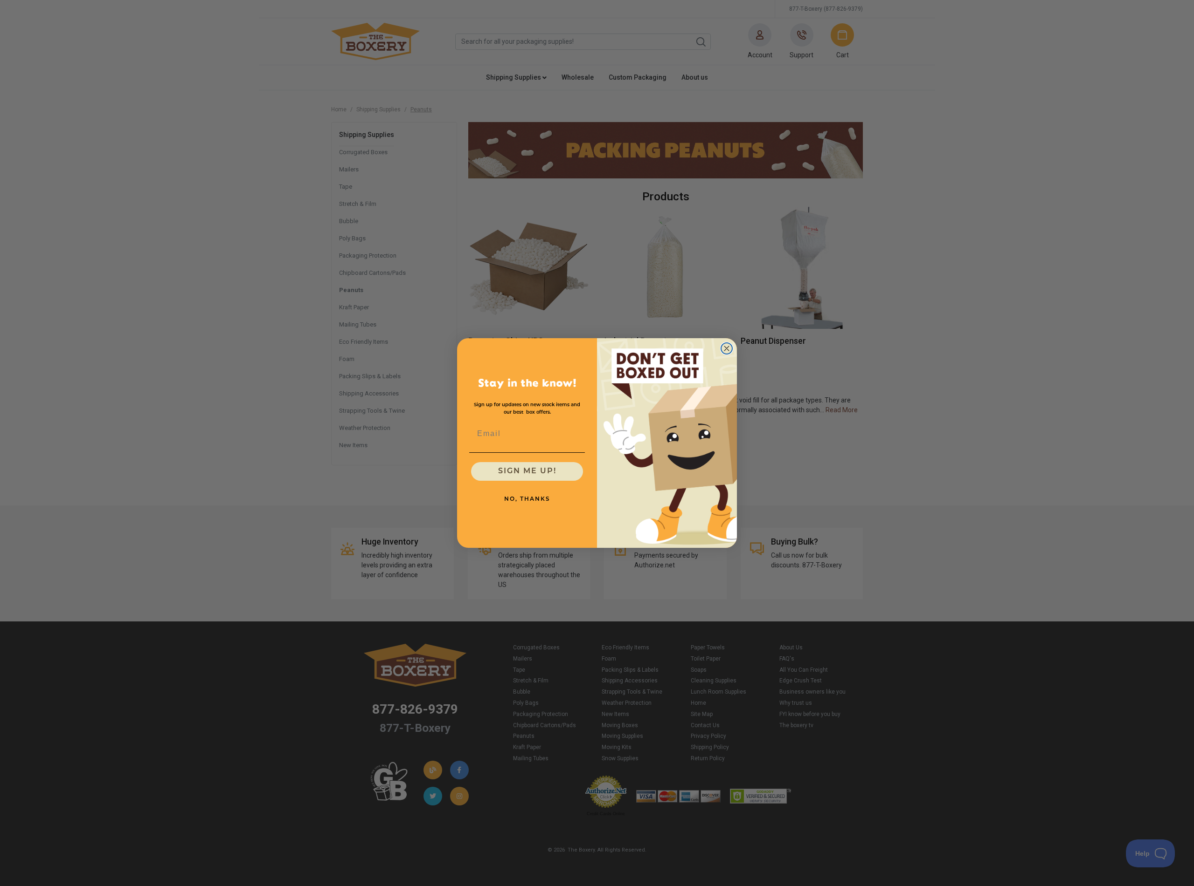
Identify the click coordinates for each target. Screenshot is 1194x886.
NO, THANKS (527, 499)
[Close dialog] (726, 348)
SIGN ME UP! (527, 471)
